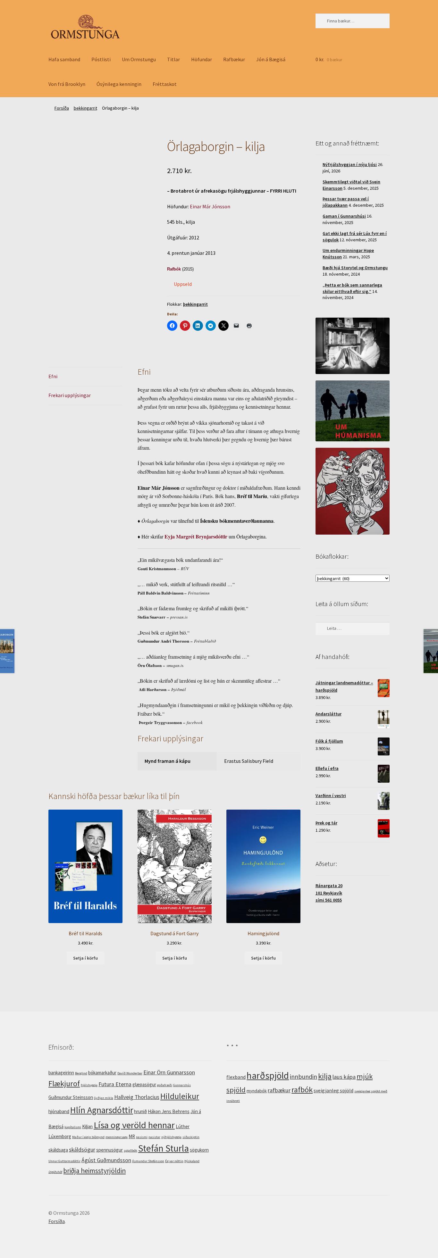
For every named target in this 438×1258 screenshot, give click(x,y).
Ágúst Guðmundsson (106, 1160)
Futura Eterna (114, 1084)
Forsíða (62, 108)
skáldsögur (82, 1149)
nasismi (141, 1137)
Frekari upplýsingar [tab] (69, 395)
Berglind (81, 1073)
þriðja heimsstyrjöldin (94, 1170)
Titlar (173, 59)
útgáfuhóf (55, 1172)
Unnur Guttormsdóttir (64, 1161)
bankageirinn (61, 1073)
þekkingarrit (85, 108)
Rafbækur (234, 59)
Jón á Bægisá (270, 59)
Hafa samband (64, 59)
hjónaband (58, 1111)
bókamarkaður (102, 1073)
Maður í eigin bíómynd (88, 1137)
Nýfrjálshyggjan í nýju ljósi (350, 164)
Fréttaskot (165, 84)
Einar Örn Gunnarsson (169, 1072)
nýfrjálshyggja (171, 1137)
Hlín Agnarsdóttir (101, 1110)
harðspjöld (268, 1075)
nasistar (154, 1137)
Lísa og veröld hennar (134, 1125)
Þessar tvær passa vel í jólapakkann (346, 202)
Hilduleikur (179, 1096)
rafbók (302, 1090)
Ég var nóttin (174, 1161)
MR (132, 1136)
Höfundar (201, 59)
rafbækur (279, 1090)
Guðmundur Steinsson (70, 1097)
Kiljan (87, 1126)
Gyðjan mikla (103, 1098)
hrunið (140, 1111)
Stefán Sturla (163, 1148)
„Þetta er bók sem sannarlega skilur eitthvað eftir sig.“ (352, 288)
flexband (236, 1077)
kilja (325, 1076)
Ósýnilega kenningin (119, 84)
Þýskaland (191, 1161)
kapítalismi (72, 1127)
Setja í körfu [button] (85, 958)
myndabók (257, 1091)
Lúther (183, 1126)
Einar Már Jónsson (210, 206)
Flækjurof (64, 1083)
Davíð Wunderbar (129, 1073)
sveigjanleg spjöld (333, 1090)
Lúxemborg (59, 1136)
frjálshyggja (89, 1085)
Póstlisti (101, 59)
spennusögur (109, 1150)
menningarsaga (116, 1137)
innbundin (303, 1076)
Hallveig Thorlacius (136, 1097)
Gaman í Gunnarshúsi (344, 216)
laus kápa (344, 1076)
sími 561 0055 (329, 900)
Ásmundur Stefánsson (148, 1161)
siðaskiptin (190, 1137)
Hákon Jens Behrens (169, 1111)
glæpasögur (144, 1084)
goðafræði (164, 1085)
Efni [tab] (52, 376)
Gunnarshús (182, 1085)
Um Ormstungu (139, 59)
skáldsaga (58, 1150)
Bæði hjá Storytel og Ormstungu (355, 268)
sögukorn (199, 1150)
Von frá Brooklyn (66, 84)
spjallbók (130, 1150)
